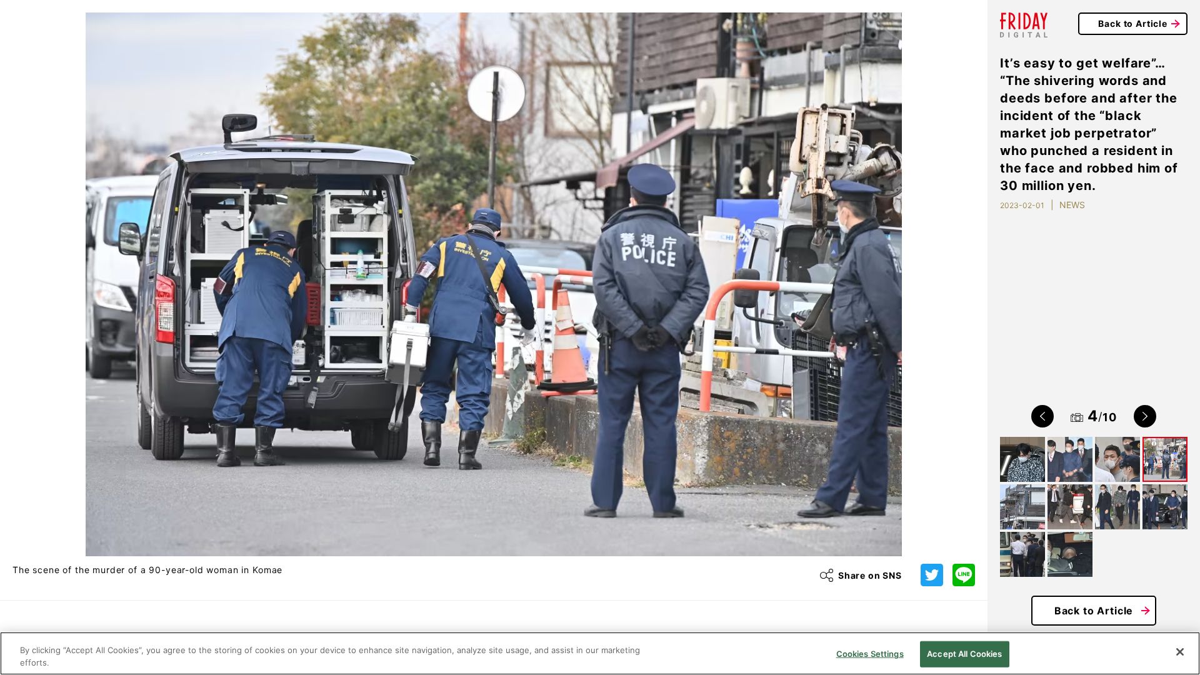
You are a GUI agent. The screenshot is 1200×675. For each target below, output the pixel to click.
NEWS (1072, 204)
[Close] (1180, 652)
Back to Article (1133, 23)
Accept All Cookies (964, 654)
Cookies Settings (870, 654)
